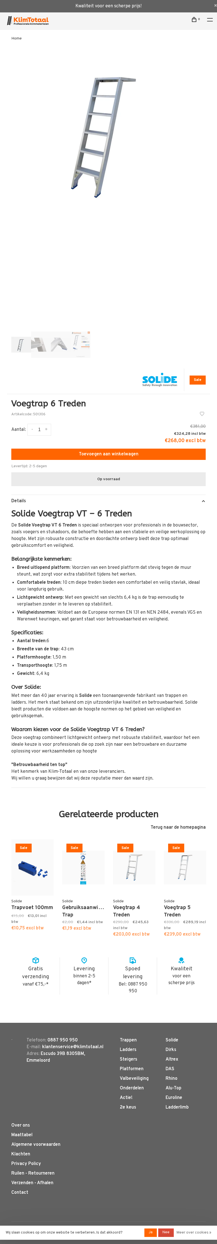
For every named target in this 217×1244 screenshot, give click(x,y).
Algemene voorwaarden (35, 1145)
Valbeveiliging (134, 1078)
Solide (172, 1040)
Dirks (171, 1050)
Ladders (128, 1050)
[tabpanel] (108, 130)
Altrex (172, 1059)
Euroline (174, 1098)
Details (18, 501)
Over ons (20, 1125)
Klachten (20, 1154)
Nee (166, 1232)
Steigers (128, 1059)
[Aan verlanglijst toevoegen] (202, 415)
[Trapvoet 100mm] (32, 867)
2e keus (128, 1107)
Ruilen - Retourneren (33, 1173)
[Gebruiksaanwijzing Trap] (83, 867)
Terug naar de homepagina (178, 827)
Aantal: (18, 430)
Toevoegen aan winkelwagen (108, 454)
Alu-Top (173, 1088)
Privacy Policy (26, 1164)
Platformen (132, 1069)
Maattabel (21, 1135)
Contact (19, 1192)
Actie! (126, 1098)
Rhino (171, 1078)
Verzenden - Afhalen (32, 1183)
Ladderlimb (177, 1107)
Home (16, 38)
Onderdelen (132, 1088)
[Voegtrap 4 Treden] (134, 867)
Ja (151, 1232)
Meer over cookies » (194, 1232)
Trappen (128, 1040)
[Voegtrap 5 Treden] (185, 867)
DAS (170, 1069)
